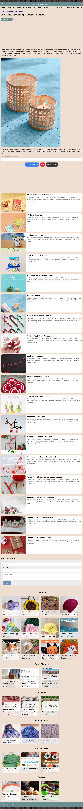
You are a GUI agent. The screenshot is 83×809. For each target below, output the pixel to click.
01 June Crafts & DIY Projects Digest (12, 11)
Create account (42, 4)
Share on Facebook (32, 164)
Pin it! (42, 164)
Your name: (6, 562)
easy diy (10, 156)
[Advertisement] (41, 34)
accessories (4, 156)
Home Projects (7, 19)
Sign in (35, 4)
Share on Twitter (52, 164)
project (16, 156)
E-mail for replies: (8, 568)
